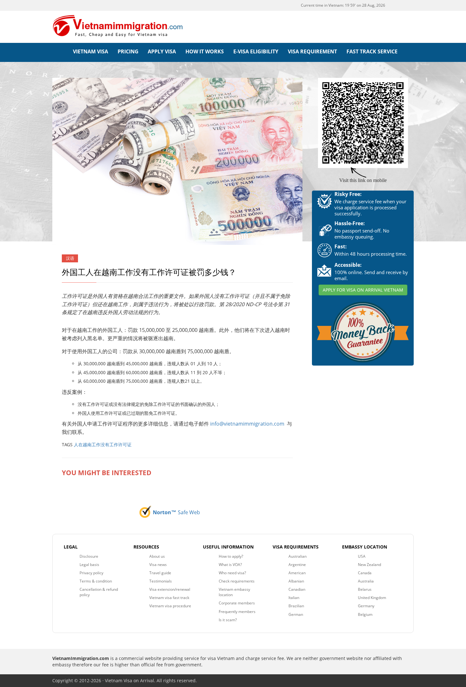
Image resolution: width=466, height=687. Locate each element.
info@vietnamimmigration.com (247, 423)
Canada (365, 573)
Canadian (296, 589)
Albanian (296, 581)
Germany (366, 606)
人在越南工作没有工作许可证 (103, 444)
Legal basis (89, 564)
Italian (293, 597)
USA (362, 556)
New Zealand (369, 564)
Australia (366, 581)
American (297, 573)
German (295, 614)
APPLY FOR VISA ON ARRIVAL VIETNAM (363, 290)
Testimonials (160, 581)
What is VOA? (230, 564)
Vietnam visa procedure (170, 606)
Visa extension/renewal (169, 589)
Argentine (297, 564)
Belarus (365, 589)
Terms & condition (96, 581)
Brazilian (296, 606)
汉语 (70, 258)
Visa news (158, 564)
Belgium (365, 614)
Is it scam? (228, 620)
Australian (297, 556)
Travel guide (160, 573)
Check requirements (237, 581)
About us (157, 556)
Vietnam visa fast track (169, 597)
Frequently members (237, 611)
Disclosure (89, 556)
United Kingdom (372, 597)
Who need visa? (232, 573)
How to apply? (231, 556)
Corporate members (237, 603)
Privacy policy (91, 573)
